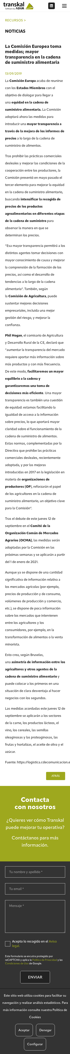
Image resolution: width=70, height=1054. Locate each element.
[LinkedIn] (51, 6)
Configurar (35, 1044)
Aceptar (24, 1030)
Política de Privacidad (44, 959)
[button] (64, 6)
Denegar (45, 1030)
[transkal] (18, 6)
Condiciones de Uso (17, 963)
